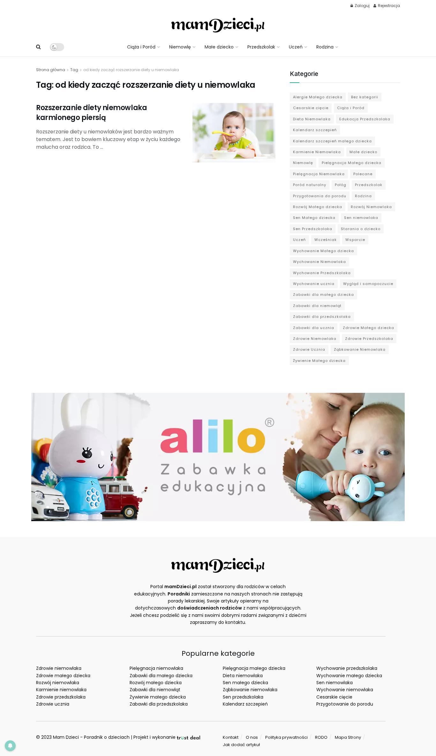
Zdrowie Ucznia (309, 349)
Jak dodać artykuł (241, 745)
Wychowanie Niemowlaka (319, 261)
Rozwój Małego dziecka (317, 206)
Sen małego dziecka (245, 682)
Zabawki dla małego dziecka (323, 294)
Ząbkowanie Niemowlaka (360, 349)
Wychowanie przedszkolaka (346, 668)
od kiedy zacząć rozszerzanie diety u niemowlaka (131, 69)
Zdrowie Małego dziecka (368, 327)
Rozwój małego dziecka (156, 682)
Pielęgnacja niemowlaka (156, 668)
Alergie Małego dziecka (317, 97)
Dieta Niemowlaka (312, 119)
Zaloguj (362, 5)
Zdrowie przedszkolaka (61, 697)
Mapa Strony (348, 737)
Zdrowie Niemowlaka (314, 338)
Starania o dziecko (360, 228)
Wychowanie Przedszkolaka (322, 272)
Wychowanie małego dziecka (349, 675)
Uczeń (296, 47)
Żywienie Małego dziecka (319, 360)
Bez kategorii (364, 97)
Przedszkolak (261, 47)
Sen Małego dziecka (314, 217)
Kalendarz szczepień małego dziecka (332, 141)
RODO (321, 737)
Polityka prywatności (286, 737)
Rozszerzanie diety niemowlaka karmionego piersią (91, 113)
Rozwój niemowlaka (57, 682)
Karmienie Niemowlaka (317, 151)
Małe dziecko (219, 47)
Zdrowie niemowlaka (58, 668)
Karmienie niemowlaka (61, 689)
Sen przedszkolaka (243, 697)
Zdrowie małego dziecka (63, 675)
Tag (74, 69)
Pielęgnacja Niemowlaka (319, 173)
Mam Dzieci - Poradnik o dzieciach (91, 737)
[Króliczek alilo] (218, 456)
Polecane (362, 173)
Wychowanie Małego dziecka (323, 250)
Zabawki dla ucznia (313, 327)
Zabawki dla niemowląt (317, 305)
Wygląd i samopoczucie (368, 283)
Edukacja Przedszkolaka (364, 119)
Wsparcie (355, 239)
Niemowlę (180, 47)
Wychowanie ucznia (314, 283)
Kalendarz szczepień (315, 129)
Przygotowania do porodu (319, 195)
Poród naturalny (309, 184)
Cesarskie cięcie (310, 107)
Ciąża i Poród (141, 47)
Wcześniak (325, 239)
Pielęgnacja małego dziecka (254, 668)
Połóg (340, 184)
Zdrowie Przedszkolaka (369, 338)
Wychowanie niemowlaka (344, 689)
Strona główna (50, 69)
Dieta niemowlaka (243, 675)
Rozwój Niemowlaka (371, 206)
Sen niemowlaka (361, 217)
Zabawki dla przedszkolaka (322, 316)
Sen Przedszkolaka (312, 228)
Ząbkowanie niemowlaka (250, 689)
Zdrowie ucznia (52, 704)
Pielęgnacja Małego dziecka (351, 162)
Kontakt (230, 737)
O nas (252, 737)
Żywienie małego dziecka (158, 697)
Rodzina (325, 47)
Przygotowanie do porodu (344, 704)
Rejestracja (388, 5)
